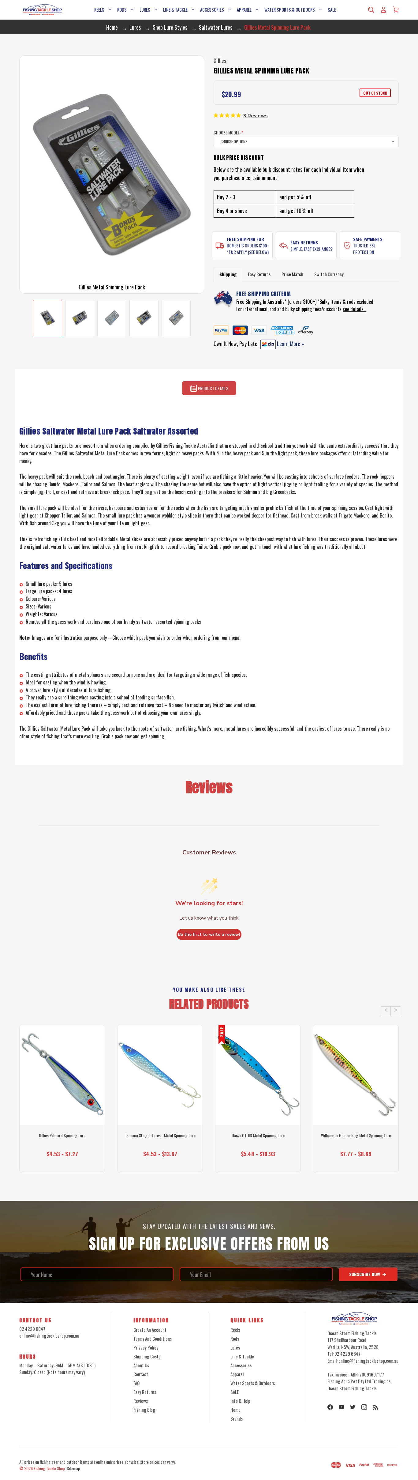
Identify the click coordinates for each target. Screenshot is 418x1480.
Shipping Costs (146, 1356)
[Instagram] (364, 1407)
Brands (236, 1418)
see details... (354, 309)
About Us (141, 1365)
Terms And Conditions (152, 1338)
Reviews (140, 1400)
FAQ (136, 1383)
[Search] (371, 9)
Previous (386, 1011)
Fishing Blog (144, 1409)
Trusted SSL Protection (364, 248)
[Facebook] (330, 1407)
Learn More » (290, 344)
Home (235, 1409)
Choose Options (62, 1162)
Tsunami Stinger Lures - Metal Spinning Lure (160, 1135)
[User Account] (383, 9)
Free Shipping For (245, 239)
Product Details (212, 388)
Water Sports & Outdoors (289, 9)
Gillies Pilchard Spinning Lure (62, 1135)
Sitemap (73, 1468)
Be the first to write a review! (209, 934)
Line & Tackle (175, 9)
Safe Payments (368, 239)
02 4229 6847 (32, 1328)
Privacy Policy (145, 1347)
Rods (122, 9)
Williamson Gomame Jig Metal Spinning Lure (356, 1135)
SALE (332, 9)
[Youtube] (341, 1407)
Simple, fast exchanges (311, 249)
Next (395, 1011)
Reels (99, 9)
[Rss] (375, 1407)
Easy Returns (304, 242)
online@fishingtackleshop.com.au (49, 1335)
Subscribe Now (365, 1274)
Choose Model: (228, 132)
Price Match (292, 274)
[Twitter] (353, 1407)
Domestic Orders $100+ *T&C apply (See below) (248, 248)
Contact (140, 1374)
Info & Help (240, 1400)
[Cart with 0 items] (396, 9)
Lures (145, 9)
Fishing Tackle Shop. (50, 1468)
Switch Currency (329, 274)
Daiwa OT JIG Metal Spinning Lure (258, 1135)
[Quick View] (62, 1101)
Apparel (244, 9)
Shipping (228, 274)
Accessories (212, 9)
